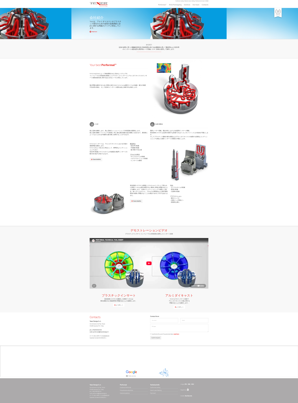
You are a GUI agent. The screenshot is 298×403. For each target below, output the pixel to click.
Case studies (97, 159)
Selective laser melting (189, 1)
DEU (192, 384)
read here (176, 334)
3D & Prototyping (175, 5)
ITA (186, 384)
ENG (189, 384)
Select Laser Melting (155, 390)
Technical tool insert (200, 1)
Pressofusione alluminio (126, 390)
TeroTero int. (188, 396)
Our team (196, 5)
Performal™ (162, 5)
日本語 (206, 1)
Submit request (155, 338)
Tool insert (153, 393)
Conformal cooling (179, 1)
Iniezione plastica (125, 393)
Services (187, 5)
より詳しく (119, 305)
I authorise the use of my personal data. (165, 334)
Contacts (205, 5)
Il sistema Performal (125, 387)
